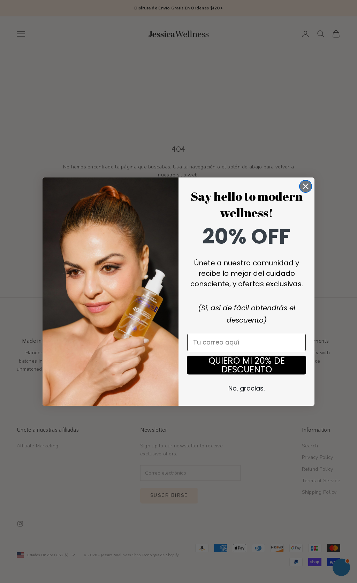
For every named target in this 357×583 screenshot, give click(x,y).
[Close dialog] (305, 186)
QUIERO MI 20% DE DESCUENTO (246, 365)
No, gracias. (246, 388)
